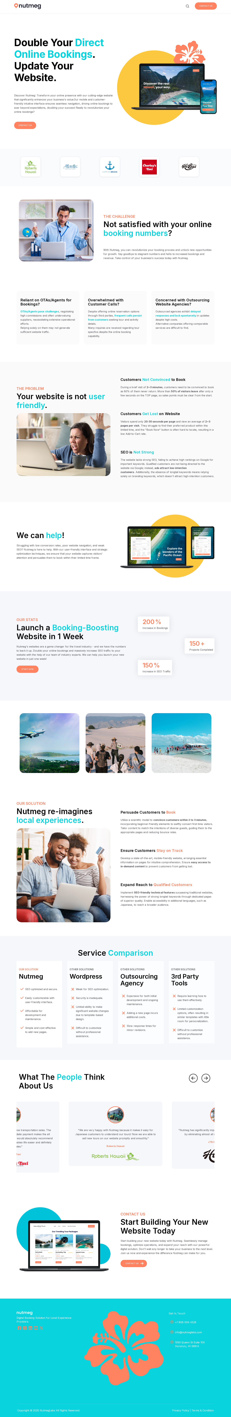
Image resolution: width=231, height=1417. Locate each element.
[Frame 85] (36, 167)
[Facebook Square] (19, 1328)
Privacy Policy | (181, 1410)
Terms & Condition (203, 1410)
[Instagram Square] (25, 1328)
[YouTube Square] (36, 1328)
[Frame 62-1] (76, 167)
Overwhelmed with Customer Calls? (106, 302)
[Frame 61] (194, 167)
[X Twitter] (41, 1328)
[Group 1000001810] (155, 167)
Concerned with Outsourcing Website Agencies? (183, 302)
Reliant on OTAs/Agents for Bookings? (46, 302)
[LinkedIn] (30, 1328)
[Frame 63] (115, 167)
